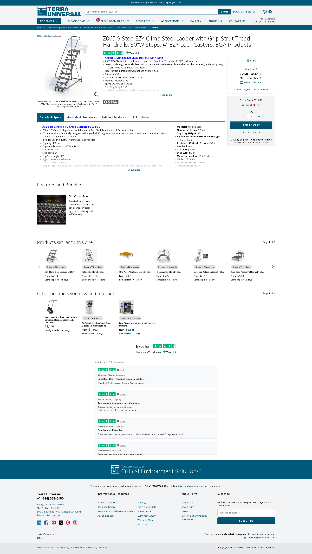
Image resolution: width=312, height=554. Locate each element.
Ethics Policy (91, 547)
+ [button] (258, 116)
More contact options (48, 515)
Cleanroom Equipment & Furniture (62, 27)
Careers (186, 511)
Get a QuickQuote (146, 506)
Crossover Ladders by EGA (168, 272)
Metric (145, 117)
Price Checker (144, 511)
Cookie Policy (77, 547)
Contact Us (237, 21)
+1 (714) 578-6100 (265, 21)
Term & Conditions (45, 547)
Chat (259, 82)
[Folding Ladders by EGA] (89, 256)
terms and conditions (189, 486)
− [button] (243, 116)
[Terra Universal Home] (59, 11)
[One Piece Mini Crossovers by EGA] (126, 256)
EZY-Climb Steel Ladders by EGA (132, 27)
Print (253, 60)
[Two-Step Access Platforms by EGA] (238, 256)
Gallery (195, 21)
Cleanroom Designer (113, 20)
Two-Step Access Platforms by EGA (247, 272)
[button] (97, 95)
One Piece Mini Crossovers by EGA (134, 272)
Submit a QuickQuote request (251, 89)
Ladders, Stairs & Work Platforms (98, 27)
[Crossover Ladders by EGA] (163, 256)
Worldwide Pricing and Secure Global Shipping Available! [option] (156, 2)
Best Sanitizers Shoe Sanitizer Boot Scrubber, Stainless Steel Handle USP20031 (61, 320)
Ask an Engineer (106, 515)
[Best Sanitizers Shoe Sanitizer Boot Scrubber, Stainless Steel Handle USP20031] (52, 307)
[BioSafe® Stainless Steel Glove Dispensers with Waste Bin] (89, 307)
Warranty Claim (145, 520)
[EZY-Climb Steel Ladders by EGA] (52, 256)
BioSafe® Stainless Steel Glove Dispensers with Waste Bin (96, 324)
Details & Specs (50, 117)
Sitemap (103, 547)
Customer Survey (146, 515)
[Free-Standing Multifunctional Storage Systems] (126, 307)
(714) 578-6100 (251, 74)
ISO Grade (142, 524)
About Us (215, 21)
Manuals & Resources (81, 117)
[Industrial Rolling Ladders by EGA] (201, 256)
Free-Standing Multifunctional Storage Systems (137, 324)
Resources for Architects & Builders (116, 511)
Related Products (114, 117)
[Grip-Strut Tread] (51, 210)
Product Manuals (106, 502)
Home (40, 27)
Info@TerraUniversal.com (50, 504)
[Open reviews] (127, 53)
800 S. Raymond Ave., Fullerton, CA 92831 (59, 511)
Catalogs (142, 502)
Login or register (244, 11)
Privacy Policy (63, 547)
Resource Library (106, 506)
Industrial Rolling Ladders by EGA (209, 272)
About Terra (188, 506)
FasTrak (263, 142)
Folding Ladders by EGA (93, 272)
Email (247, 82)
